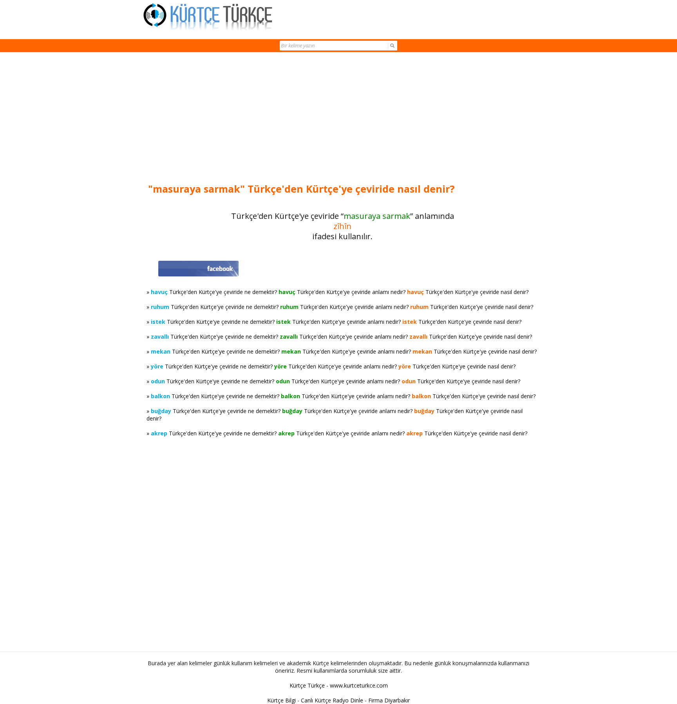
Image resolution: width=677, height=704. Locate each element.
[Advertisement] (342, 118)
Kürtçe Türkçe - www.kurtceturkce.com (339, 685)
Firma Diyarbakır (389, 700)
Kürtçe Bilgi (281, 700)
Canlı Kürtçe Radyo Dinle (332, 700)
